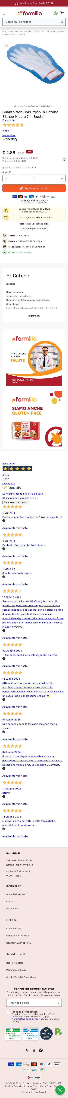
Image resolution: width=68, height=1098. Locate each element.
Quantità (6, 172)
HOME (5, 31)
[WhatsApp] (55, 13)
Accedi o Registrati (16, 894)
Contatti (10, 901)
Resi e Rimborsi (14, 962)
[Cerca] (62, 21)
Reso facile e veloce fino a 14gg (34, 224)
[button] (3, 13)
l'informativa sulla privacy (26, 1019)
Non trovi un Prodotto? (18, 943)
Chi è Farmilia (13, 928)
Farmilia (37, 1083)
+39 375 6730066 (22, 860)
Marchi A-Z (12, 908)
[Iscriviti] (58, 1003)
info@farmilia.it (24, 864)
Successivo (22, 502)
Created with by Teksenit (34, 1092)
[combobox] (34, 22)
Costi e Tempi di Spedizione (34, 228)
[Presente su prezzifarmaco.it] (58, 1035)
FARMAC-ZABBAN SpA (21, 31)
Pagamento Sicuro (16, 970)
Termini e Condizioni (14, 1086)
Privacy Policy (31, 1086)
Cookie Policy (46, 1086)
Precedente (9, 502)
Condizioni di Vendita (17, 935)
